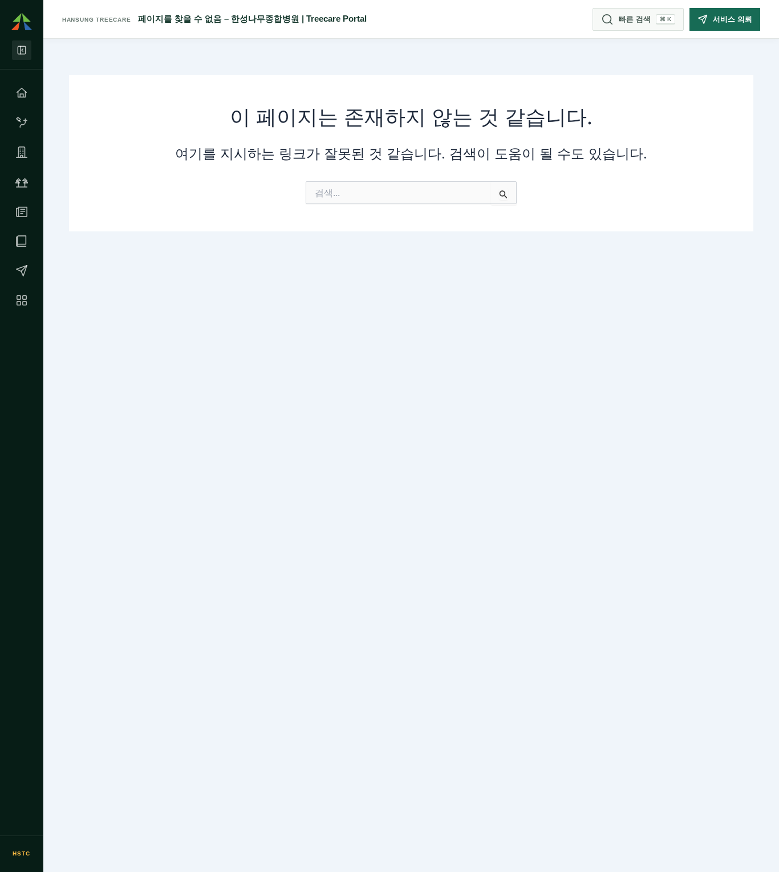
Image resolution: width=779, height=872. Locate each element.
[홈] (22, 93)
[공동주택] (22, 152)
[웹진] (22, 211)
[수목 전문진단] (22, 122)
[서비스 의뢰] (22, 270)
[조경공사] (22, 182)
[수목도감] (22, 241)
